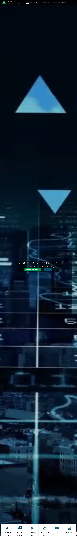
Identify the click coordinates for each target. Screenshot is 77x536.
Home (28, 2)
